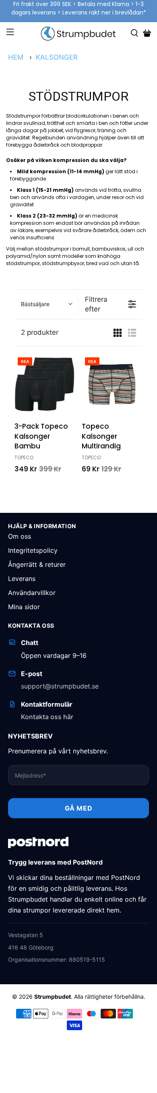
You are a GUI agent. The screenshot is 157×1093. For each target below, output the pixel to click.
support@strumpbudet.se (60, 686)
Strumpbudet (52, 996)
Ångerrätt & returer (37, 564)
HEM (15, 57)
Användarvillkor (32, 593)
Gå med (79, 808)
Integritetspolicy (33, 550)
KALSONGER (57, 57)
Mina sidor (24, 607)
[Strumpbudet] (78, 33)
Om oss (19, 536)
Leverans (21, 578)
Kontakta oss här (47, 717)
